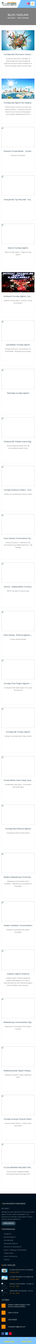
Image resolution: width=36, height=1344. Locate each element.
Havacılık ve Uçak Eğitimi (13, 1247)
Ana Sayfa (11, 18)
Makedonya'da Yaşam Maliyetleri (19, 1071)
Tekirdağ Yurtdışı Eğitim (18, 393)
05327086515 (12, 1320)
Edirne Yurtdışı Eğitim (18, 248)
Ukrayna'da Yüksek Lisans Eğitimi (19, 441)
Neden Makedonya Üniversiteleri (19, 877)
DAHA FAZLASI (9, 1223)
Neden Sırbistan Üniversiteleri (18, 925)
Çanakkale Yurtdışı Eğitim (18, 345)
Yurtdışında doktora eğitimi (18, 829)
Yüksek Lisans (8, 1253)
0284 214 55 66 (13, 1313)
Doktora (6, 1259)
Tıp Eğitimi (7, 1234)
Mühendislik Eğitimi (11, 1243)
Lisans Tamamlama (10, 1256)
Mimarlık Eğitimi (9, 1237)
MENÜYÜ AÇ (32, 4)
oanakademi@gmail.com (17, 1327)
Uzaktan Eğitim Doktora (18, 974)
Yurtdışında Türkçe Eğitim (18, 732)
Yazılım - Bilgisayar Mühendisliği (15, 1250)
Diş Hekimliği (8, 1240)
